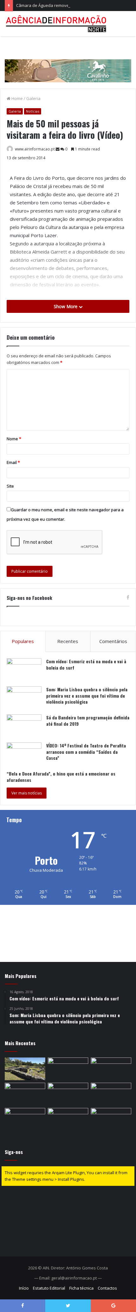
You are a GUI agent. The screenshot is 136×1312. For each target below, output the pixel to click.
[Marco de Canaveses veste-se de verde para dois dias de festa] (111, 1068)
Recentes (67, 641)
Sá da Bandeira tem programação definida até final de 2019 (87, 720)
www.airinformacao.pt (35, 149)
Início (24, 1288)
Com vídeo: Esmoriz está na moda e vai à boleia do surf (86, 664)
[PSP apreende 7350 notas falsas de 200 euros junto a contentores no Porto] (68, 1094)
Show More (66, 306)
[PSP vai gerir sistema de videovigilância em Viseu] (111, 1119)
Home (16, 98)
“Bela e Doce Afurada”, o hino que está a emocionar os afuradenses (61, 776)
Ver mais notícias (26, 793)
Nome (14, 439)
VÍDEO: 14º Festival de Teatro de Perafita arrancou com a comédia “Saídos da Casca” (86, 751)
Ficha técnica (81, 1288)
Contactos (107, 1288)
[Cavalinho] (68, 62)
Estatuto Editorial (49, 1288)
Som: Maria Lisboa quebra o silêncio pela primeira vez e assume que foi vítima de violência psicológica (86, 695)
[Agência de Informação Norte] (57, 23)
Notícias (32, 111)
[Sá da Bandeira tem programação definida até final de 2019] (24, 726)
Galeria (33, 98)
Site (10, 486)
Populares (23, 641)
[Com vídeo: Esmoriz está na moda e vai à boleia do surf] (24, 670)
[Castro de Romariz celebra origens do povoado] (25, 1068)
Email (13, 462)
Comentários (113, 641)
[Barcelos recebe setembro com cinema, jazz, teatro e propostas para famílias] (25, 1119)
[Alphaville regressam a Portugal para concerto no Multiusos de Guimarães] (111, 1094)
